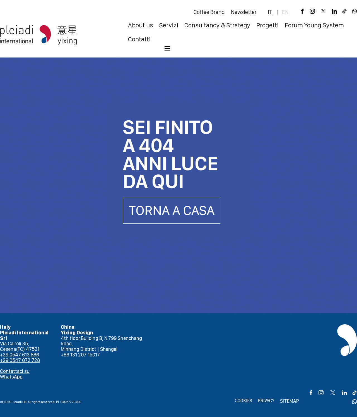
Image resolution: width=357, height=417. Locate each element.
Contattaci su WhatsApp (15, 374)
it (270, 12)
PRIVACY (266, 400)
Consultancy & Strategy (217, 25)
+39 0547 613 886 (19, 355)
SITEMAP (289, 401)
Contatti (139, 39)
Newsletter (244, 12)
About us (140, 25)
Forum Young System (314, 25)
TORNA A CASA (171, 210)
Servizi (168, 25)
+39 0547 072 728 (20, 360)
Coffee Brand (209, 12)
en (285, 12)
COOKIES (243, 400)
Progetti (267, 25)
